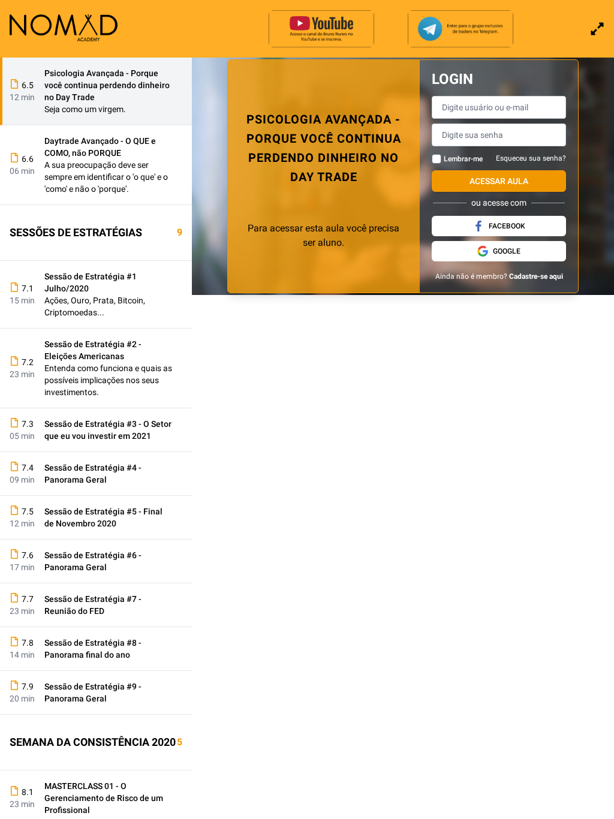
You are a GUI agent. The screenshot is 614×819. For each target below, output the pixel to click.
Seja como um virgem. (85, 109)
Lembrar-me (463, 159)
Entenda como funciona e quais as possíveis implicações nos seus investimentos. (108, 380)
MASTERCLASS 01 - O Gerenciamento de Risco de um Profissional (103, 798)
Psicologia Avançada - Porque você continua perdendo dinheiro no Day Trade (107, 85)
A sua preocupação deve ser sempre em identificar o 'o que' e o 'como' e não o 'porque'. (106, 177)
